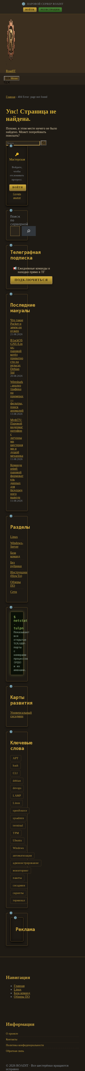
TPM (16, 833)
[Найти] (43, 143)
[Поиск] (29, 231)
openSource (20, 810)
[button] (7, 82)
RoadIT (11, 71)
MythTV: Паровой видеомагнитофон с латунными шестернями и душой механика (16, 437)
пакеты (17, 877)
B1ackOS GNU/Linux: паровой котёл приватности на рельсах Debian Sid (16, 356)
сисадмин (19, 885)
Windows (18, 848)
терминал (19, 900)
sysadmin (18, 818)
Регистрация (50, 9)
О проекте (12, 1033)
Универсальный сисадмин (21, 714)
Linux (14, 536)
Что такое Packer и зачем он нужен (16, 325)
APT (16, 758)
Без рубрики (16, 564)
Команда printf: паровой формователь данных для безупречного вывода (16, 481)
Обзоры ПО (22, 996)
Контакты (11, 1039)
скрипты (18, 893)
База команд (15, 554)
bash (15, 765)
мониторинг (20, 870)
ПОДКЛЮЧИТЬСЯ (31, 280)
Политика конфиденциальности (25, 1045)
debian (17, 780)
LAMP (17, 795)
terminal (18, 825)
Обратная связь (15, 1050)
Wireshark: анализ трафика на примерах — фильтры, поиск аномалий (17, 396)
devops (17, 788)
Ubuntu (17, 840)
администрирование (26, 862)
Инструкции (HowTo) (18, 574)
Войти (29, 9)
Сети (13, 591)
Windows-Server (16, 544)
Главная (10, 96)
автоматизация (22, 855)
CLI (15, 773)
